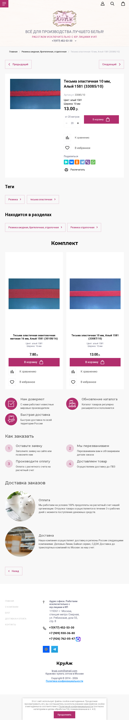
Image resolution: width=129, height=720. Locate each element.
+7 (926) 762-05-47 (62, 638)
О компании (11, 607)
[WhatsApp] (93, 162)
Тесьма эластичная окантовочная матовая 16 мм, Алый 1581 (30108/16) (34, 337)
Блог (7, 613)
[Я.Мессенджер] (66, 162)
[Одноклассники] (77, 162)
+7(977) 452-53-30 (62, 40)
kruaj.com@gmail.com (64, 670)
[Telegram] (82, 162)
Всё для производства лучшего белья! (64, 32)
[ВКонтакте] (71, 162)
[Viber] (87, 162)
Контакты (10, 624)
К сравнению (82, 137)
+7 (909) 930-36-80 (62, 633)
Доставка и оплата (15, 619)
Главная (9, 601)
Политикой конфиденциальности (76, 706)
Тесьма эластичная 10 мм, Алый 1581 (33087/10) (95, 337)
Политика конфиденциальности (64, 681)
